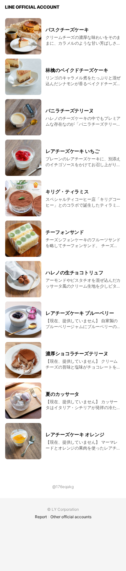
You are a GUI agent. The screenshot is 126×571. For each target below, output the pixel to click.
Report (41, 516)
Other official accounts (70, 516)
